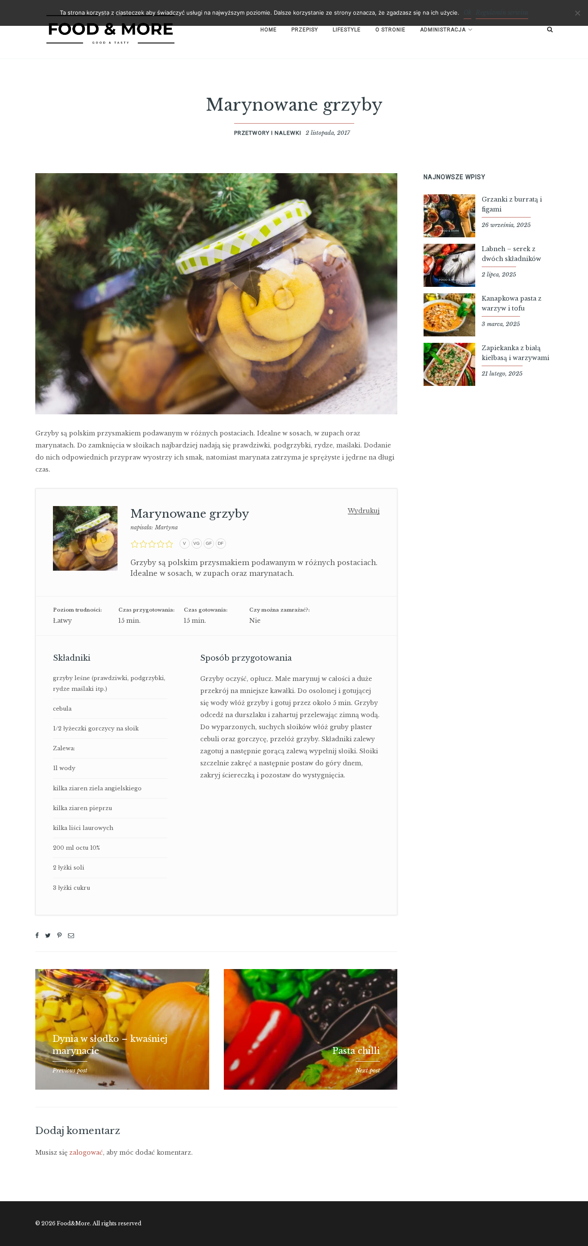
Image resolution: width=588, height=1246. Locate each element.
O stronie (390, 30)
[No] (577, 13)
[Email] (71, 935)
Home (268, 30)
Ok (467, 12)
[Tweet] (48, 935)
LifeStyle (347, 30)
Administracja (443, 30)
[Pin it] (59, 935)
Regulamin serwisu (502, 12)
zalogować (86, 1152)
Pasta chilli (356, 1051)
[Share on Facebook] (37, 935)
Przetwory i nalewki (267, 133)
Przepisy (304, 30)
